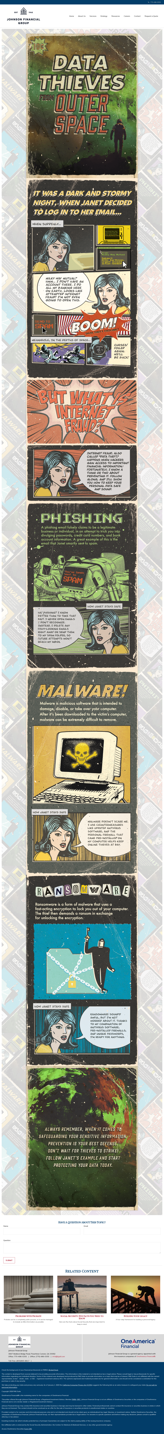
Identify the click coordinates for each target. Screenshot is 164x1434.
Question (6, 1240)
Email (86, 1226)
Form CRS (28, 1429)
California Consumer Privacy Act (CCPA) (77, 1385)
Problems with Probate (28, 1316)
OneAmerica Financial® (146, 1356)
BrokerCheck (53, 1370)
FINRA (74, 1399)
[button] (82, 16)
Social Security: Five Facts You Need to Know (82, 1317)
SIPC (79, 1399)
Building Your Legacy (135, 1316)
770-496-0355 (155, 2)
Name (5, 1226)
